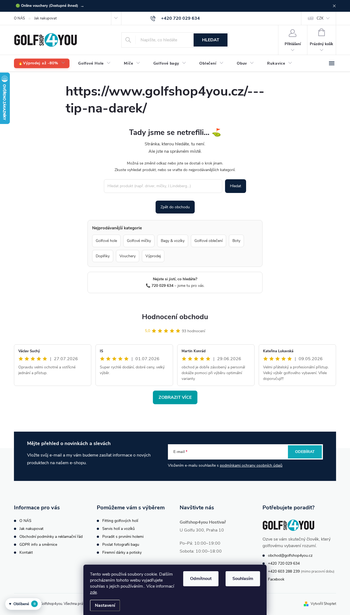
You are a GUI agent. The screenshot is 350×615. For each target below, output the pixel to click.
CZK (320, 18)
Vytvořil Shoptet (323, 603)
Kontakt (26, 552)
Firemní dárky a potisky (122, 552)
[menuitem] (41, 63)
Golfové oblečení (208, 240)
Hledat (210, 40)
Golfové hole (106, 240)
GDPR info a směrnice (38, 544)
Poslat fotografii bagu (120, 544)
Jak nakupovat (45, 18)
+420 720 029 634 (284, 563)
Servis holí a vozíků (118, 528)
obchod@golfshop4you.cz (290, 555)
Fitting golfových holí (120, 520)
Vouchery (127, 256)
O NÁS (19, 18)
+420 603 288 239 (284, 571)
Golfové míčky (139, 240)
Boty (236, 240)
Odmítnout (201, 579)
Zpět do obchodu (175, 207)
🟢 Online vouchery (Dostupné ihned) (50, 5)
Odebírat (305, 451)
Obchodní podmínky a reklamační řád (51, 536)
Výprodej (153, 256)
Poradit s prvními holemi (123, 536)
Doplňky (103, 256)
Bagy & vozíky (173, 240)
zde (93, 592)
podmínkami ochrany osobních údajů (251, 465)
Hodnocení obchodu (175, 317)
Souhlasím (242, 579)
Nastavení (105, 605)
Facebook (276, 579)
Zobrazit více (175, 397)
